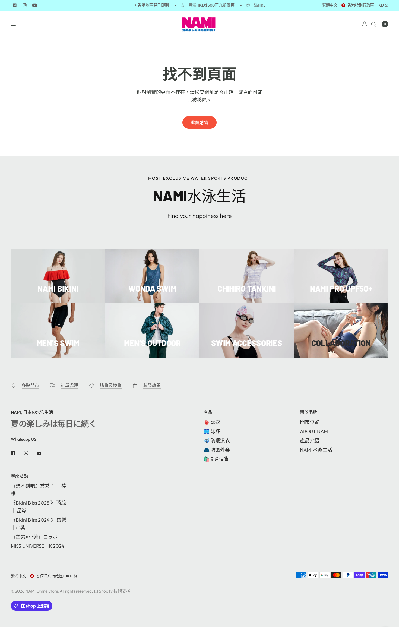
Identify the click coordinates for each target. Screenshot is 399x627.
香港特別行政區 (367, 5)
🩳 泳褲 (212, 431)
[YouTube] (35, 5)
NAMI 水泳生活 (316, 450)
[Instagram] (25, 5)
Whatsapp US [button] (23, 439)
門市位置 (309, 422)
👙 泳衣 (212, 422)
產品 (208, 412)
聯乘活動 (19, 476)
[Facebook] (15, 5)
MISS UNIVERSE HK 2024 (37, 546)
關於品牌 (308, 412)
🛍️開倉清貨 (216, 459)
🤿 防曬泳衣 (217, 440)
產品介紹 (309, 440)
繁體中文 (329, 5)
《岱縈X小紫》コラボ (34, 537)
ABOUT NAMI (314, 431)
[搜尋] (373, 24)
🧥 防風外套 (217, 450)
